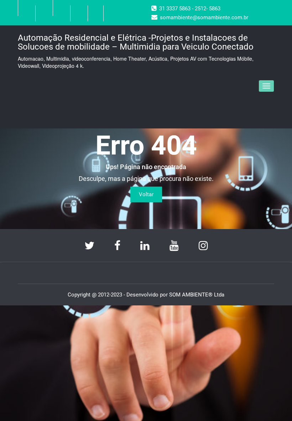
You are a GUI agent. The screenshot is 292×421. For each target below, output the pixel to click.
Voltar (146, 194)
